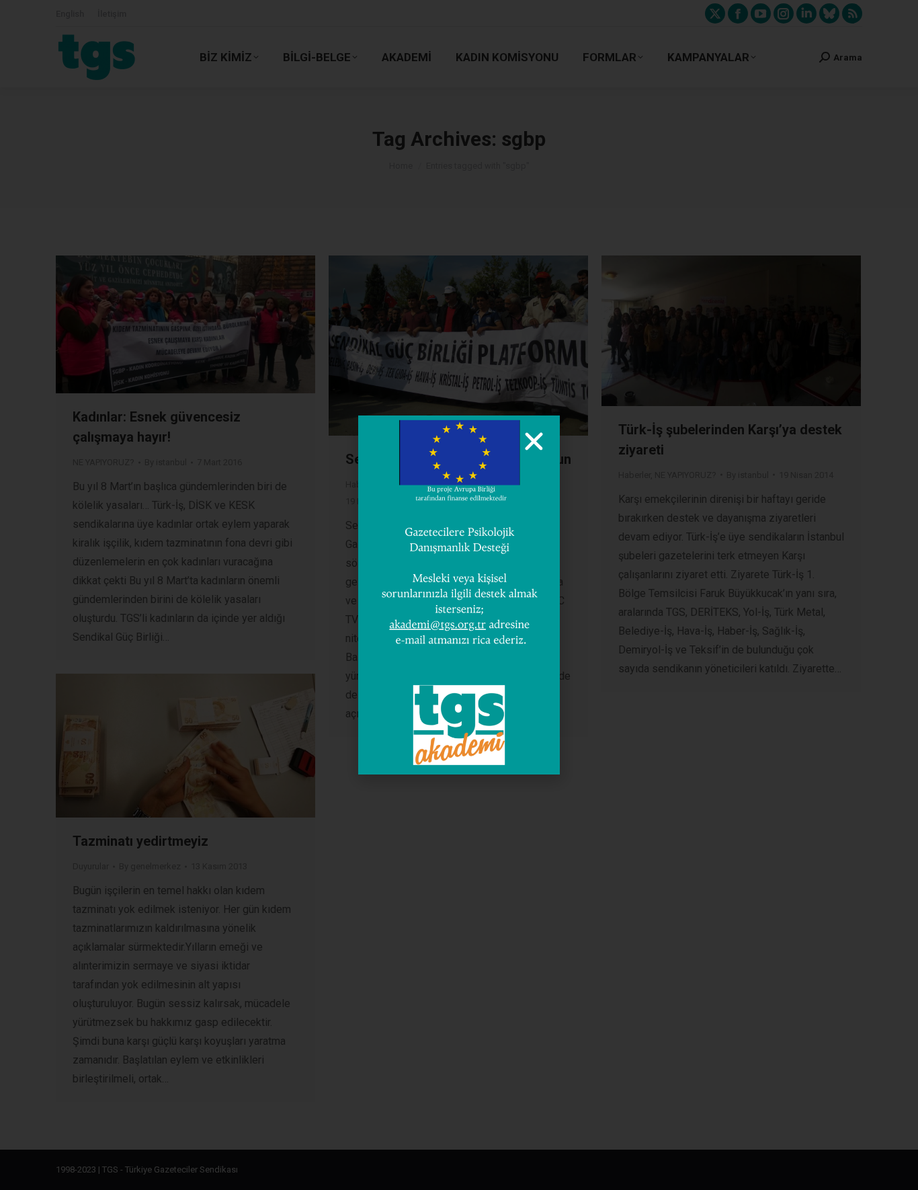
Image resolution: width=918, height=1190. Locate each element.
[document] (459, 595)
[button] (533, 441)
